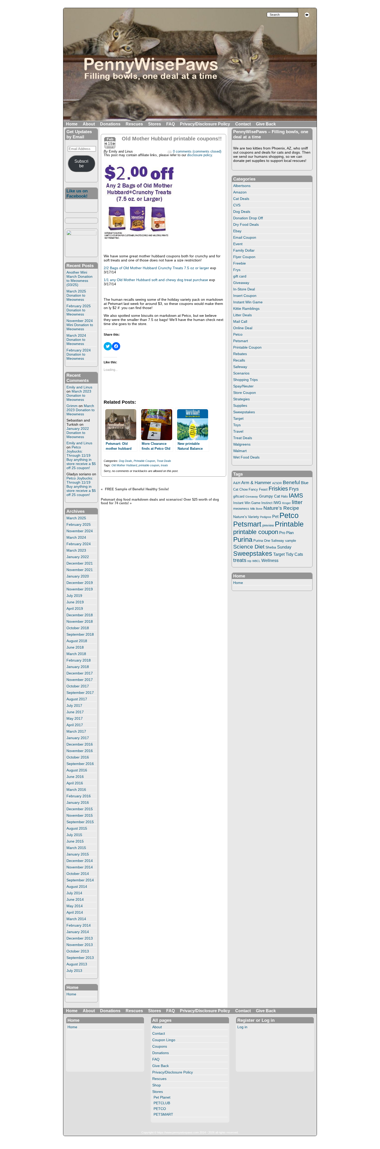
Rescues (134, 124)
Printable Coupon (144, 460)
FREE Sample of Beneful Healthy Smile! (137, 489)
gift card (239, 276)
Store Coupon (244, 392)
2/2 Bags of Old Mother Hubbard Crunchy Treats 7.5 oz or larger (156, 268)
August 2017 (76, 699)
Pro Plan (286, 532)
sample (290, 541)
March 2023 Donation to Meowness (78, 395)
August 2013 (76, 964)
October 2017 (77, 686)
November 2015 (79, 815)
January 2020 (77, 576)
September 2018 (80, 634)
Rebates (240, 354)
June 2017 (75, 712)
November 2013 (79, 945)
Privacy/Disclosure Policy (205, 124)
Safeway (240, 367)
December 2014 (79, 861)
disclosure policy (199, 155)
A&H (236, 483)
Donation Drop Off (248, 218)
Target (238, 418)
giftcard (238, 496)
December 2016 (79, 744)
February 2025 (78, 524)
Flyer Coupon (244, 257)
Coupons (159, 1046)
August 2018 (76, 641)
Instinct (266, 503)
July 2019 (74, 596)
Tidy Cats (294, 554)
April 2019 (74, 608)
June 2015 (75, 841)
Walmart (240, 451)
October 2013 (77, 951)
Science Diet (248, 547)
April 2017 (74, 725)
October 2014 (77, 874)
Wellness (269, 560)
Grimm (72, 406)
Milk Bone (256, 508)
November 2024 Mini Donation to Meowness (79, 325)
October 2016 (77, 757)
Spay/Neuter (243, 386)
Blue (304, 483)
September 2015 (80, 822)
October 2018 (77, 628)
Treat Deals (164, 460)
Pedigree (265, 517)
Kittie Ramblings (246, 308)
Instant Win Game (248, 302)
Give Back (266, 124)
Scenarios (241, 373)
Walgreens (241, 444)
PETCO (160, 1109)
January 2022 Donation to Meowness (77, 432)
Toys (237, 425)
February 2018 (78, 660)
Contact (243, 124)
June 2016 (75, 777)
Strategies (241, 399)
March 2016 (76, 789)
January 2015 (77, 854)
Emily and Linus (79, 387)
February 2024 (78, 544)
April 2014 (74, 912)
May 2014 (74, 906)
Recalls (239, 360)
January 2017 (77, 738)
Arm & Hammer (256, 482)
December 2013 (79, 938)
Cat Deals (241, 199)
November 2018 (79, 621)
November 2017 (79, 680)
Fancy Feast (258, 489)
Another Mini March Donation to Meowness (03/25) (79, 278)
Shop (156, 1085)
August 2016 (76, 770)
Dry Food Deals (246, 224)
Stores (154, 124)
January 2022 (77, 557)
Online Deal (242, 328)
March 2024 (76, 537)
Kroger (286, 503)
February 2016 (78, 796)
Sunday (284, 547)
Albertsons (241, 186)
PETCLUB (162, 1103)
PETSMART (163, 1114)
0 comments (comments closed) (197, 151)
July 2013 (74, 970)
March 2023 (76, 550)
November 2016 (79, 751)
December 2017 (79, 673)
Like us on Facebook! (77, 194)
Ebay (237, 231)
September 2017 (80, 692)
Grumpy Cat (269, 496)
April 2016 (74, 783)
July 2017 (74, 705)
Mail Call (240, 321)
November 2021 (79, 570)
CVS (236, 205)
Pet (275, 516)
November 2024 (79, 531)
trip (249, 560)
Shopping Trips (245, 380)
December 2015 (79, 809)
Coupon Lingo (163, 1040)
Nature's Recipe (281, 508)
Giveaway (241, 283)
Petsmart (240, 341)
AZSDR (277, 483)
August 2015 (76, 828)
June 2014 (75, 899)
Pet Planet (162, 1097)
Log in (242, 1027)
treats (164, 465)
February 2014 (78, 925)
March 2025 (76, 518)
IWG (277, 502)
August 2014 (76, 886)
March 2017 (76, 731)
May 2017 (74, 718)
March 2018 (76, 654)
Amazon (240, 192)
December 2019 (79, 583)
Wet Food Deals (246, 457)
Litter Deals (242, 315)
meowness (241, 508)
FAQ (170, 124)
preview (268, 525)
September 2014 (80, 880)
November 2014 (79, 867)
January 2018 (77, 667)
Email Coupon (244, 237)
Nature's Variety (246, 517)
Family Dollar (244, 250)
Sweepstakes (244, 412)
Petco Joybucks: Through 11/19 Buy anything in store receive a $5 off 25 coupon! (81, 457)
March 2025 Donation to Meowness (76, 295)
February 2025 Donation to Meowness (78, 310)
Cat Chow (240, 489)
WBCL (256, 560)
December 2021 (79, 563)
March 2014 (76, 919)
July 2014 (74, 893)
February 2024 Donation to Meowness (78, 354)
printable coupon (149, 465)
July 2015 (74, 835)
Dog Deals (125, 460)
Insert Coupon (244, 296)
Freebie (239, 263)
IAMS (296, 495)
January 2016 (77, 802)
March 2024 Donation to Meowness (76, 339)
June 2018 (75, 647)
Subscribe (81, 163)
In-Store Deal (244, 289)
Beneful (291, 482)
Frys (236, 270)
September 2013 (80, 958)
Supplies (240, 405)
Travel (238, 431)
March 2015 (76, 848)
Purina (242, 539)
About (89, 124)
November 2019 (79, 589)
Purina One (261, 541)
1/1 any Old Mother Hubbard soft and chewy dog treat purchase (156, 280)
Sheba (270, 547)
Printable (289, 524)
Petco (237, 334)
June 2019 (75, 602)
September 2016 (80, 764)
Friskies (278, 488)
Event (237, 244)
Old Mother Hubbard (124, 465)
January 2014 (77, 932)
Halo (284, 496)
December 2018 (79, 615)
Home (72, 124)
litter (297, 502)
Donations (110, 124)
